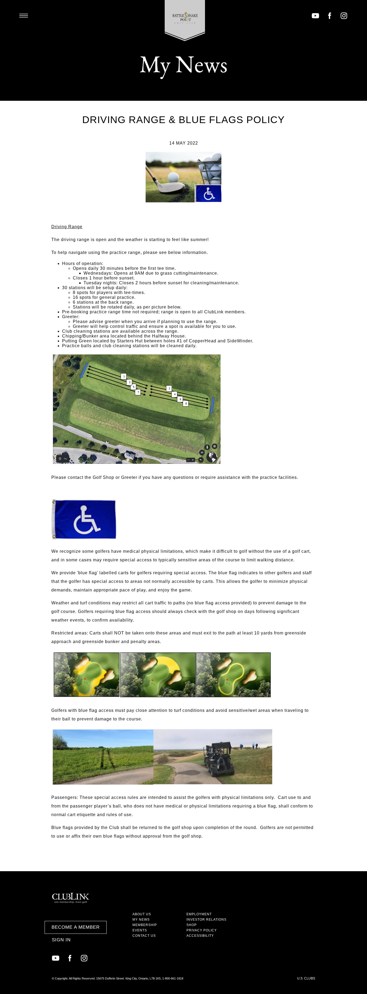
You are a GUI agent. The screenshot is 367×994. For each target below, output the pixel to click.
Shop (191, 925)
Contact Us (144, 936)
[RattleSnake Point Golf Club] (185, 20)
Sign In (61, 939)
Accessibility (200, 936)
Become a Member (76, 927)
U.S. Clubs (306, 978)
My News (141, 919)
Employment (199, 914)
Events (139, 930)
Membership (144, 925)
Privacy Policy (201, 930)
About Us (141, 914)
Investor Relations (206, 919)
